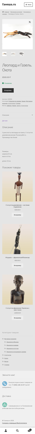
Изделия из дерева (15, 101)
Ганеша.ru (9, 4)
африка (9, 105)
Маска (6, 361)
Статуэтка (11, 103)
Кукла (6, 358)
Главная (6, 12)
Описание (5, 115)
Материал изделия (16, 12)
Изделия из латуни (12, 348)
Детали (4, 121)
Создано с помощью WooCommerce (14, 423)
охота (19, 105)
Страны (18, 103)
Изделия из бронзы (13, 342)
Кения (23, 101)
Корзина (27, 429)
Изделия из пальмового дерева (16, 352)
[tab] (17, 115)
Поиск (17, 430)
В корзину (7, 90)
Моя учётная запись (6, 430)
